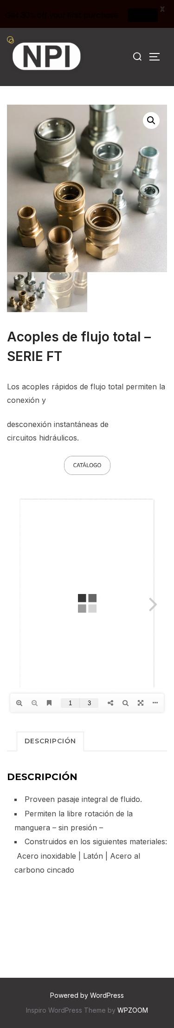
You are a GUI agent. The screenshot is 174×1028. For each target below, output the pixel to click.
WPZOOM (132, 1010)
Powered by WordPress (87, 995)
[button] (151, 120)
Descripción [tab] (50, 741)
